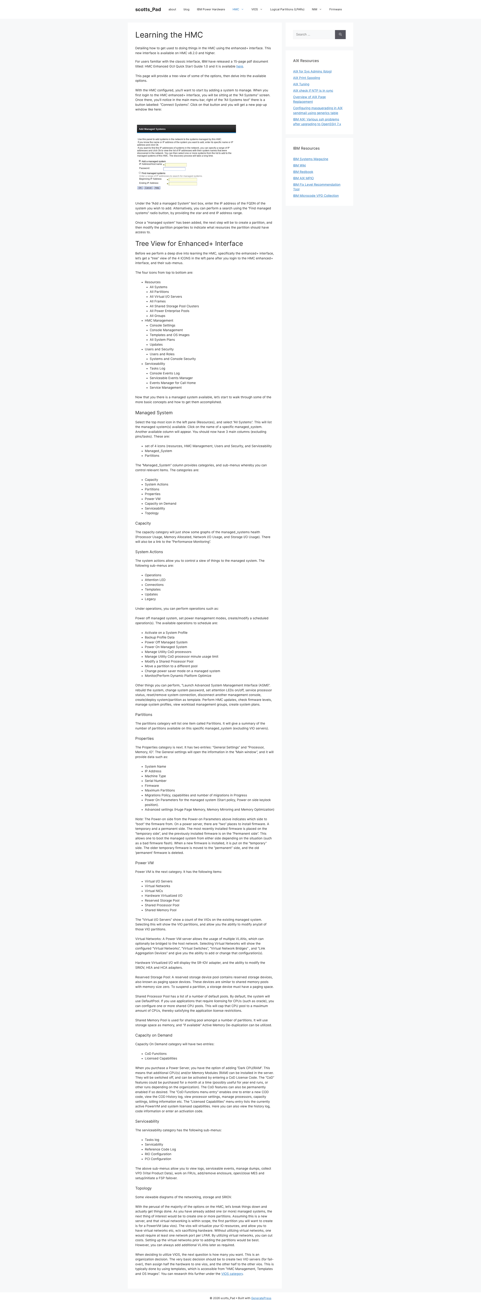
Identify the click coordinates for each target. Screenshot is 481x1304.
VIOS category (232, 1274)
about (172, 9)
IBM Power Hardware (211, 9)
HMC (236, 9)
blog (186, 9)
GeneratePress (261, 1298)
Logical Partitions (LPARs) (287, 9)
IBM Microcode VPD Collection (316, 196)
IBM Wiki (299, 165)
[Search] (340, 34)
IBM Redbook (303, 172)
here (239, 66)
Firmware (335, 9)
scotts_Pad (148, 9)
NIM (314, 9)
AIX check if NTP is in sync (313, 90)
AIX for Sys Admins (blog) (312, 71)
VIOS (254, 9)
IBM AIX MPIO (303, 178)
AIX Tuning (301, 84)
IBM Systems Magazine (310, 159)
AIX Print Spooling (306, 78)
